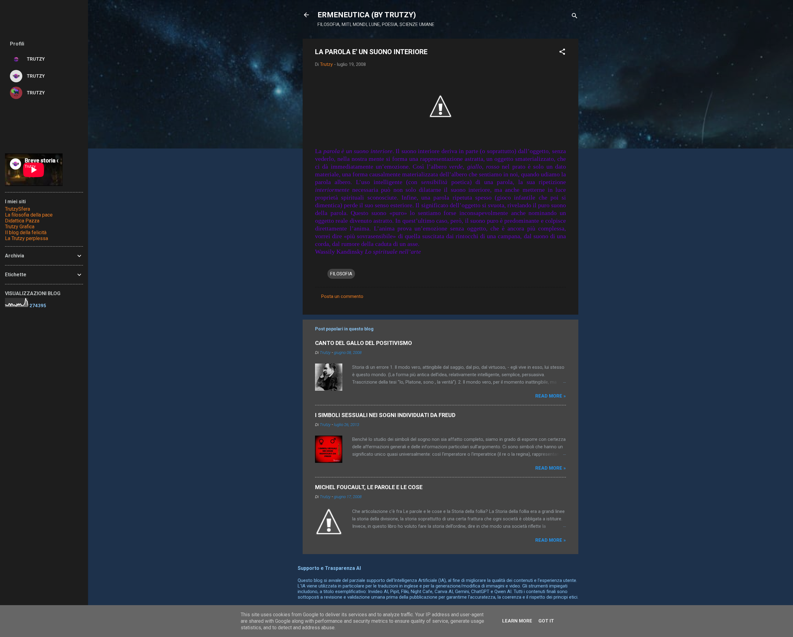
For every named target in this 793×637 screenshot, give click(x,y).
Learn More (517, 621)
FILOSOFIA (341, 274)
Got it (546, 621)
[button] (562, 53)
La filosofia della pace (29, 215)
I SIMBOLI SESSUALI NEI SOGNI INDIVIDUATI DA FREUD (385, 415)
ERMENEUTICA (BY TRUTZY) (367, 15)
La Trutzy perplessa (26, 238)
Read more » (550, 396)
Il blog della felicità (25, 232)
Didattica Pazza (22, 221)
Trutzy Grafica (19, 227)
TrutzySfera (17, 209)
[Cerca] (574, 16)
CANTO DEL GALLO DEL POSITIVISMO (363, 343)
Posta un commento (342, 296)
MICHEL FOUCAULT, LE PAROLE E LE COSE (369, 487)
